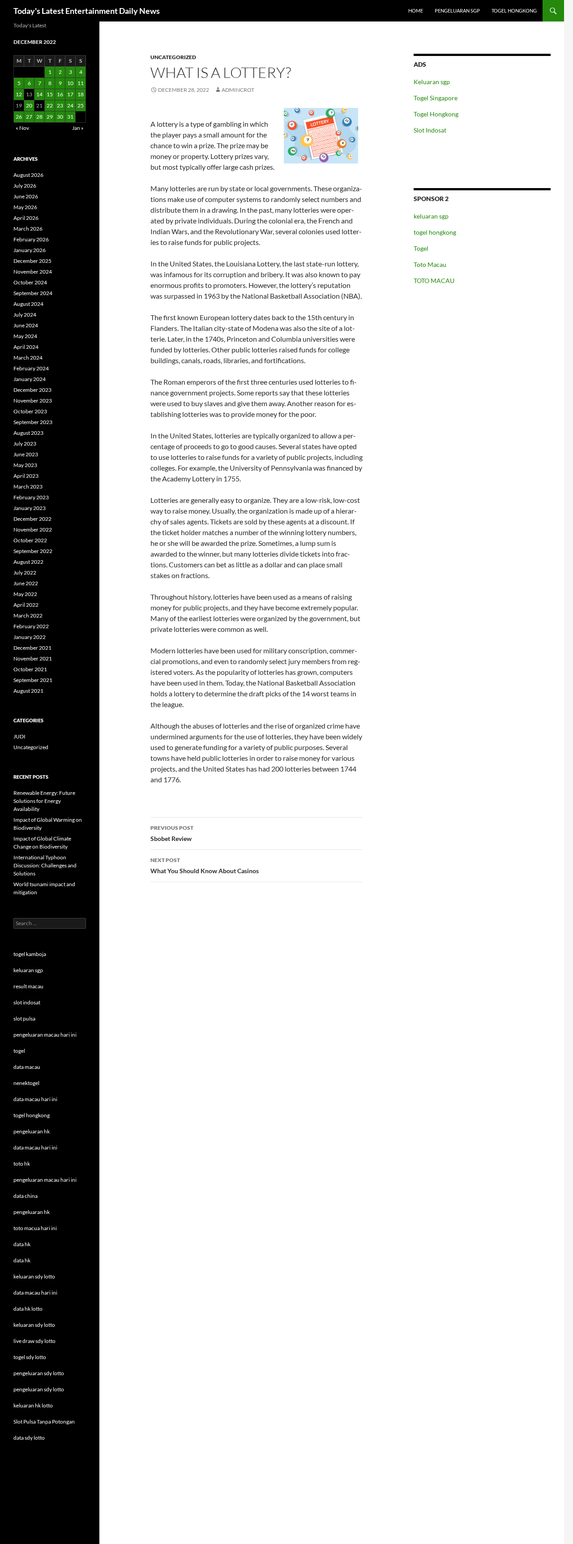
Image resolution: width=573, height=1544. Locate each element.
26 (19, 116)
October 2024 (30, 282)
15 (50, 94)
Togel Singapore (436, 98)
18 (80, 94)
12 (19, 94)
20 (29, 105)
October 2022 (30, 540)
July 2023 (24, 443)
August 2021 (28, 690)
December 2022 (32, 518)
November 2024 (32, 271)
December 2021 (32, 647)
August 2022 (28, 561)
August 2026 (28, 175)
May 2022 (25, 594)
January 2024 (29, 379)
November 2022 (32, 529)
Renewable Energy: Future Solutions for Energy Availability (44, 800)
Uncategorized (173, 57)
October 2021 (30, 669)
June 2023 (25, 454)
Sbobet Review (171, 833)
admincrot (238, 89)
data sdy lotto (29, 1437)
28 (39, 116)
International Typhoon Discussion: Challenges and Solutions (45, 865)
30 (60, 116)
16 (60, 94)
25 (80, 105)
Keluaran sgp (432, 82)
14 (39, 94)
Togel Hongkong (436, 114)
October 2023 (30, 411)
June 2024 (25, 325)
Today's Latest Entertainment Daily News (86, 11)
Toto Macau (430, 264)
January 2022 (29, 637)
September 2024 (32, 293)
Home (415, 10)
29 (50, 116)
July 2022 (24, 572)
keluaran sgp (431, 216)
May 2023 (25, 465)
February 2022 (31, 626)
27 (29, 116)
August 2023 (28, 432)
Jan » (78, 127)
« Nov (22, 127)
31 (70, 116)
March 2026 (28, 228)
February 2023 (31, 497)
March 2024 (28, 357)
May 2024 (25, 336)
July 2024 (24, 314)
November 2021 (32, 658)
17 (70, 94)
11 (80, 83)
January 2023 (29, 508)
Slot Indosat (430, 130)
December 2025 (32, 260)
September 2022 (32, 551)
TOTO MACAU (434, 280)
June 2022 (25, 583)
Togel (421, 248)
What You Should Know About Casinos (204, 866)
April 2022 (25, 604)
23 (60, 105)
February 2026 (31, 239)
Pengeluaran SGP (457, 10)
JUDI (19, 736)
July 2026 (24, 185)
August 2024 (28, 303)
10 (70, 83)
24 (70, 105)
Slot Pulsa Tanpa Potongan (44, 1421)
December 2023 (32, 389)
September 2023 (32, 422)
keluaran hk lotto (33, 1405)
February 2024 (31, 368)
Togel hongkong (514, 10)
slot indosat (26, 1002)
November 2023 (32, 400)
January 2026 (29, 250)
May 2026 (25, 207)
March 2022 (28, 615)
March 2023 (28, 486)
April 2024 (25, 346)
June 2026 (25, 196)
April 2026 (25, 217)
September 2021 (32, 680)
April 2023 (25, 475)
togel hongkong (435, 232)
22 (50, 105)
